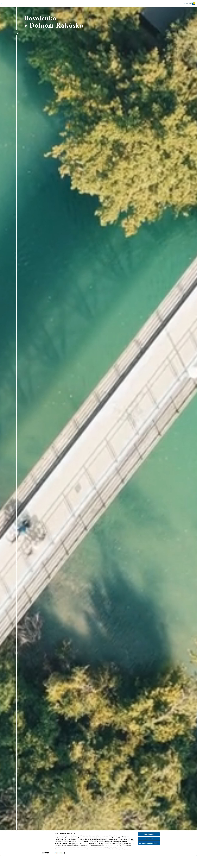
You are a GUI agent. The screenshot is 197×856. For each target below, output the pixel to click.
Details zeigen (59, 853)
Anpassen (148, 838)
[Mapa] (6, 3)
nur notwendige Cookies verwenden (149, 843)
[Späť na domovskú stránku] (189, 3)
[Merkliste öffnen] (8, 3)
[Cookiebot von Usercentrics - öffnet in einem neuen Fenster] (45, 853)
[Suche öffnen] (10, 3)
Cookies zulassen (149, 834)
